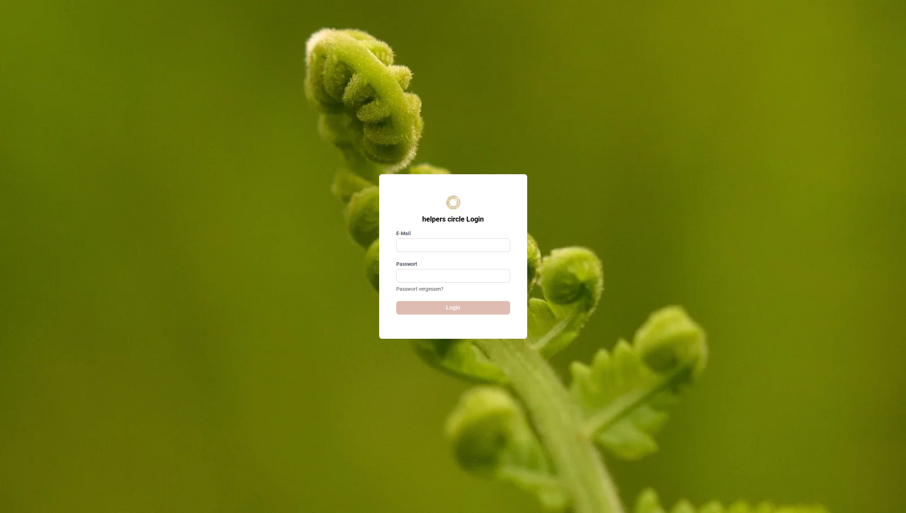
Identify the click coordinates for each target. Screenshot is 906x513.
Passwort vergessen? (420, 289)
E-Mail (403, 233)
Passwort (406, 264)
